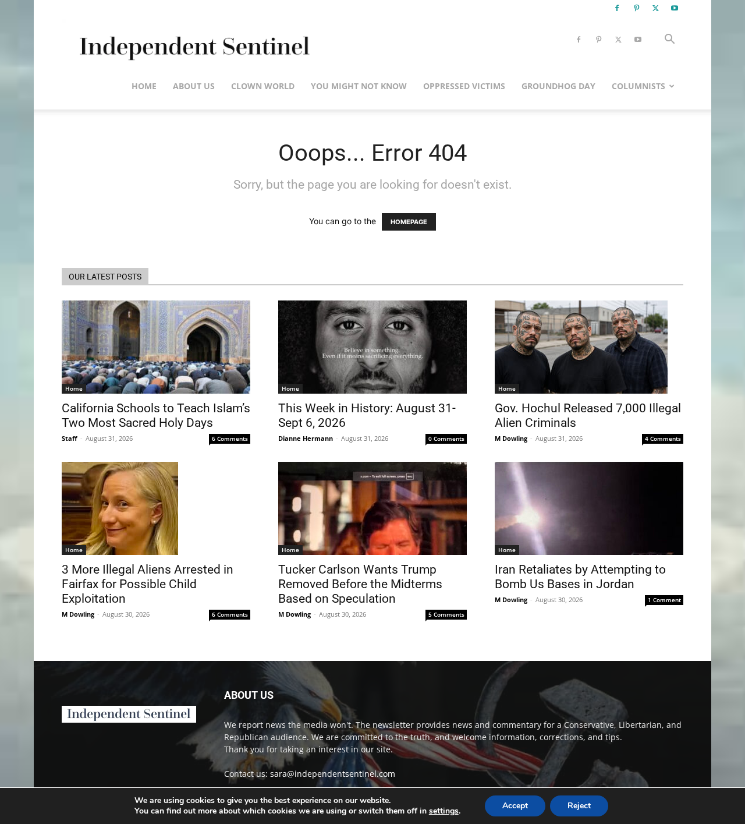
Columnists (638, 85)
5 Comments (446, 614)
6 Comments (230, 438)
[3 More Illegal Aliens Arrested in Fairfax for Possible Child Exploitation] (156, 508)
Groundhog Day (558, 85)
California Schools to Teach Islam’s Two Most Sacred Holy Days (156, 415)
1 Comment (664, 600)
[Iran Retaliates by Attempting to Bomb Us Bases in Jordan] (589, 508)
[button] (669, 40)
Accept (515, 805)
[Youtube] (674, 8)
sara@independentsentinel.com (332, 773)
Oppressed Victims (464, 85)
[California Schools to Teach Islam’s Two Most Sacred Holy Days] (156, 347)
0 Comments (446, 438)
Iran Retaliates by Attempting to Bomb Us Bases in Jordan (580, 577)
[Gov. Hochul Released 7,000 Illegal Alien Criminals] (589, 347)
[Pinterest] (636, 8)
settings (444, 811)
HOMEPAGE (409, 222)
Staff (69, 438)
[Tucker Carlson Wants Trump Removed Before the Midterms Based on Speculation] (372, 508)
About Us (194, 85)
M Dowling (511, 438)
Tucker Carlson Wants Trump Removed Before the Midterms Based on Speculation (360, 584)
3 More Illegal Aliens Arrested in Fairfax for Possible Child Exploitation (147, 584)
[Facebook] (617, 8)
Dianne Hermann (305, 438)
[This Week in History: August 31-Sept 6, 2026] (372, 347)
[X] (655, 8)
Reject (579, 805)
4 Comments (663, 438)
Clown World (263, 85)
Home (144, 85)
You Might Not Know (359, 85)
